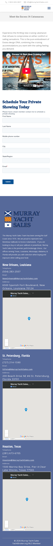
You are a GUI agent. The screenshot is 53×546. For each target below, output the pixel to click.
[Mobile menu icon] (49, 8)
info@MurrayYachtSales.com (37, 2)
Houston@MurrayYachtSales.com (18, 460)
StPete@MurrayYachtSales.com (17, 369)
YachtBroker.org (20, 543)
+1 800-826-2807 (14, 2)
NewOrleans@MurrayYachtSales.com (20, 278)
